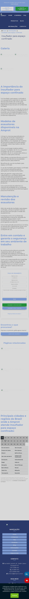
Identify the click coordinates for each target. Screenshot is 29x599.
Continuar (14, 595)
